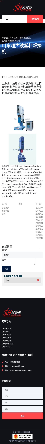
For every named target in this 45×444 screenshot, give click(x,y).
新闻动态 (7, 340)
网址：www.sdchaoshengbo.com (18, 370)
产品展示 (7, 337)
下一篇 (38, 204)
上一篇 (4, 204)
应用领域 (7, 334)
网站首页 (5, 38)
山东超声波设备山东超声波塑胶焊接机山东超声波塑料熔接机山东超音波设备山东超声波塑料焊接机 (39, 222)
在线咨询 (35, 18)
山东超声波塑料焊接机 (5, 210)
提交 (22, 415)
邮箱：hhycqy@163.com (14, 366)
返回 (20, 204)
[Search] (38, 280)
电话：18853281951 (12, 362)
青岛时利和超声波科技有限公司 (22, 440)
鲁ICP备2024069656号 (22, 432)
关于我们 (7, 331)
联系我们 (7, 346)
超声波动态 (8, 343)
